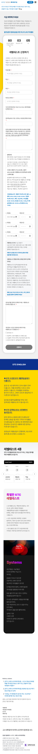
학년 (7, 88)
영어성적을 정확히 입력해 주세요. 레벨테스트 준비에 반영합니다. (17, 303)
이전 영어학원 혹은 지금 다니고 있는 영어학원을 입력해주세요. (18, 108)
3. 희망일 (8, 232)
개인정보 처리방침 (7, 709)
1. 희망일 (8, 213)
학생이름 (8, 70)
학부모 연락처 (9, 98)
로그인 (3, 2)
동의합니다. (18, 336)
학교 (7, 79)
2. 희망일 (8, 222)
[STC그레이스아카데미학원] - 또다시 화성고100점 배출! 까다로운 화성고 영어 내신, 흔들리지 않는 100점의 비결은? (19, 684)
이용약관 (5, 708)
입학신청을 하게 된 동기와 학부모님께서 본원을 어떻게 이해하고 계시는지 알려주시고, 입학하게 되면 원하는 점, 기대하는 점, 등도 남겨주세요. (18, 132)
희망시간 (22, 213)
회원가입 (5, 713)
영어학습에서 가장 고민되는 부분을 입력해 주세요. (19, 118)
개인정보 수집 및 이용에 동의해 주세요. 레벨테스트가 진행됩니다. (16, 328)
